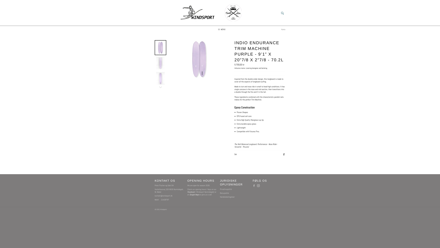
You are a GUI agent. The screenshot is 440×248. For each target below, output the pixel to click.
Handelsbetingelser (227, 197)
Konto (283, 29)
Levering (249, 68)
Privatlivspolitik (226, 189)
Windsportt (163, 209)
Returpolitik (224, 193)
